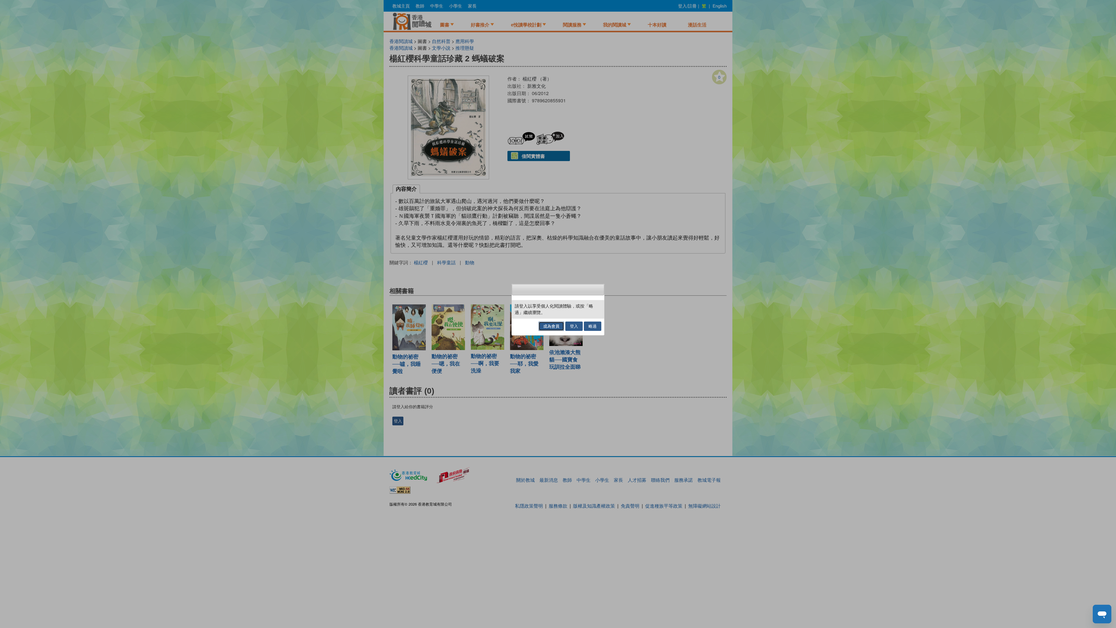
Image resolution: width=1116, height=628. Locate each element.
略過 (593, 326)
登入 (574, 326)
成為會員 (551, 326)
